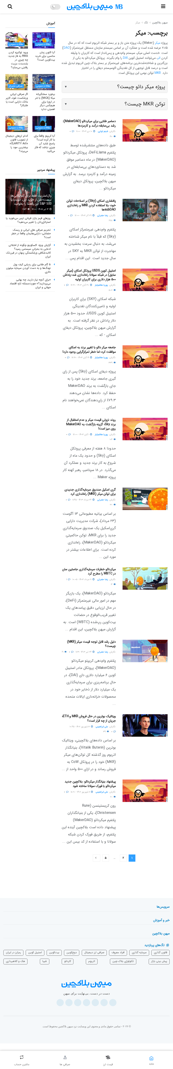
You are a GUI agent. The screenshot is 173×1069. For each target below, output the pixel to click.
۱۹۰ (111, 136)
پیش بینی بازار (159, 961)
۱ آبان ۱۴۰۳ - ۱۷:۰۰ (81, 434)
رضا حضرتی (102, 215)
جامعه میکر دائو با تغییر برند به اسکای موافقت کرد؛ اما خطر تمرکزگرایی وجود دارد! (89, 349)
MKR (158, 72)
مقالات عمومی (43, 44)
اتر (158, 57)
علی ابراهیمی (102, 726)
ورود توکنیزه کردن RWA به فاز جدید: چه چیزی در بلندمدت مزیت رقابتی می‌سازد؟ (18, 60)
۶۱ (63, 652)
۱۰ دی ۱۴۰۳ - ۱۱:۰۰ (84, 131)
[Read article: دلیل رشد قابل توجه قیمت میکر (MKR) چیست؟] (145, 651)
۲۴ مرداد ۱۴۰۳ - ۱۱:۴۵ (82, 500)
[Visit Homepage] (95, 7)
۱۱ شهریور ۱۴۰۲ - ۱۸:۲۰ (81, 792)
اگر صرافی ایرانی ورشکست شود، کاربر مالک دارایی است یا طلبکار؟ (17, 99)
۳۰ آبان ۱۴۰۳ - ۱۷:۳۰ (80, 285)
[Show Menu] (163, 6)
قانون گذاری (160, 952)
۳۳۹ (111, 362)
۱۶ (112, 584)
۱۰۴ (111, 439)
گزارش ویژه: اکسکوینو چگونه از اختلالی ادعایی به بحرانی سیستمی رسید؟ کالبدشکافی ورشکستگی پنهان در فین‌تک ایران (28, 250)
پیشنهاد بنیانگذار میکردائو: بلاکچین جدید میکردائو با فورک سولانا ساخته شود (90, 784)
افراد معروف (118, 952)
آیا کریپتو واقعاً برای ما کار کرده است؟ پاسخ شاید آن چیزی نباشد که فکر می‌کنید (44, 143)
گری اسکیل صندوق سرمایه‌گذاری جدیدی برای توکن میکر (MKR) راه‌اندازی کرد (90, 492)
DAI (125, 57)
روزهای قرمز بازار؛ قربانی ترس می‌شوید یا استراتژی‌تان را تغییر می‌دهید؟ (28, 220)
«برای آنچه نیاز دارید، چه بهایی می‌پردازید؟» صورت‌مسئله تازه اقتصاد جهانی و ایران (30, 283)
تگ (146, 22)
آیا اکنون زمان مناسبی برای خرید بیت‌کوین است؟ (45, 56)
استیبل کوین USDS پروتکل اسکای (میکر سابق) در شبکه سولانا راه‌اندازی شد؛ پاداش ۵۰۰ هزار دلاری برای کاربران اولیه (89, 275)
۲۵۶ (25, 209)
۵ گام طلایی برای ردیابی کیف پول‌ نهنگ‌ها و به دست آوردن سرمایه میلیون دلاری (28, 268)
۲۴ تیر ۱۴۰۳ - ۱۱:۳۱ (84, 652)
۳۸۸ (111, 220)
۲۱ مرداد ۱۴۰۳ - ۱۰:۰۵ (82, 579)
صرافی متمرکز (16, 86)
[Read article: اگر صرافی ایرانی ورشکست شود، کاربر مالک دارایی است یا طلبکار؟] (16, 82)
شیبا (44, 961)
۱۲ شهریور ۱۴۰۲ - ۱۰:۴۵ (80, 726)
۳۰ (111, 504)
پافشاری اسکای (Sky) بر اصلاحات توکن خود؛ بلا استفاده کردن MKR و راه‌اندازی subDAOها (91, 205)
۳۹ (104, 731)
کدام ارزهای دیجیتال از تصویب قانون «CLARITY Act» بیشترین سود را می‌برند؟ (16, 143)
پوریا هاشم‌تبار (101, 285)
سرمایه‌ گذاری (139, 952)
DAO (67, 47)
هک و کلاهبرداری (15, 961)
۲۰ (111, 797)
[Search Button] (10, 6)
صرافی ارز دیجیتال (94, 952)
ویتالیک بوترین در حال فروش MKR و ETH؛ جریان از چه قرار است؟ (89, 718)
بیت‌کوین (54, 952)
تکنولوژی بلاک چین (123, 961)
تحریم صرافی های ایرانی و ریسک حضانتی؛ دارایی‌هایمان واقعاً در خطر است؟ (31, 234)
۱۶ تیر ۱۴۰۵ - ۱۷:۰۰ (40, 209)
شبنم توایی (103, 131)
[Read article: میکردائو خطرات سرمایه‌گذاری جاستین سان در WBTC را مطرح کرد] (145, 578)
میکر (138, 22)
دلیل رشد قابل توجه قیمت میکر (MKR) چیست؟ (91, 644)
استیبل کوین (35, 952)
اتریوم (91, 961)
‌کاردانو (67, 961)
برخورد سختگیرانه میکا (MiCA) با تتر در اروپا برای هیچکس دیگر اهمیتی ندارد (45, 101)
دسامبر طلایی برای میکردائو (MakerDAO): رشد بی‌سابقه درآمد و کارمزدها (89, 123)
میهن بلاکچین (160, 22)
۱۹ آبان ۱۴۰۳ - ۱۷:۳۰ (81, 357)
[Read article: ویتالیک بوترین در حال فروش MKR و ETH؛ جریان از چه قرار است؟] (145, 725)
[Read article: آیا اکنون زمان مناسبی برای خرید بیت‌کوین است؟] (43, 40)
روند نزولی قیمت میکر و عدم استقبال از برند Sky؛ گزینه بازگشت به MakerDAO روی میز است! (91, 424)
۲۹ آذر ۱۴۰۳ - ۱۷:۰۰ (83, 215)
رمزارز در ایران (13, 952)
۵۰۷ (111, 290)
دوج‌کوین (71, 952)
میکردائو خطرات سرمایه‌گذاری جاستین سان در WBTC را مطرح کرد (89, 571)
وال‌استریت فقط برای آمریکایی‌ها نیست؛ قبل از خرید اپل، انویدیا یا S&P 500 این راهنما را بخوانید (31, 199)
